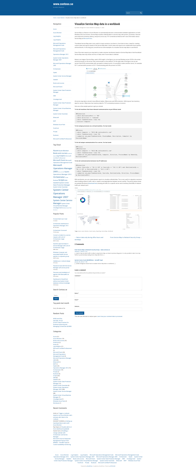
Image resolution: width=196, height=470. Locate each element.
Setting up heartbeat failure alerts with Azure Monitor (62, 423)
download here (92, 183)
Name (77, 293)
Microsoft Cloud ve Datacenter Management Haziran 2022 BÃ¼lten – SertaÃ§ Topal (62, 440)
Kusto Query (92, 231)
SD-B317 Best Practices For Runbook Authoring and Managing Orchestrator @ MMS (62, 324)
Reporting (98, 231)
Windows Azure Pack (59, 124)
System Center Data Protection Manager (108, 459)
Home (54, 17)
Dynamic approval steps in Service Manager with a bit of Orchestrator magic (61, 245)
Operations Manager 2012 (60, 54)
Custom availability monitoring (62, 444)
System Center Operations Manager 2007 (61, 193)
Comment (78, 275)
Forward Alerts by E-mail (60, 219)
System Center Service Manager (62, 76)
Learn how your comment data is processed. (109, 316)
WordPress (89, 466)
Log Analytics (57, 36)
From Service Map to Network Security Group (126, 237)
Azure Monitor (61, 17)
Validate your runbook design (61, 261)
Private (55, 131)
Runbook (55, 135)
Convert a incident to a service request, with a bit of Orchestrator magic (61, 237)
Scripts (61, 180)
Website (77, 306)
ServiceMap (104, 231)
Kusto (54, 156)
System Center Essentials (60, 114)
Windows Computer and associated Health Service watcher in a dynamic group (61, 254)
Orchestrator (57, 69)
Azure (55, 29)
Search (141, 12)
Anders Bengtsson (80, 27)
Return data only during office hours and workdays (89, 238)
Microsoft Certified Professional (62, 139)
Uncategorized (57, 99)
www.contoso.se (63, 4)
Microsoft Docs (87, 38)
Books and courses (58, 83)
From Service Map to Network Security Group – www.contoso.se (92, 249)
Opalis (55, 72)
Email (77, 299)
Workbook (55, 209)
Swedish (55, 79)
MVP (54, 121)
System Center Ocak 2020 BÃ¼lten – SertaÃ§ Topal (89, 260)
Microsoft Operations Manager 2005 (62, 168)
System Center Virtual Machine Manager (86, 461)
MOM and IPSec (57, 318)
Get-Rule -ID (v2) (58, 320)
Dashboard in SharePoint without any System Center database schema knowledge (61, 281)
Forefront (56, 128)
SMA (54, 96)
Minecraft (56, 117)
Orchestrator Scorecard (60, 230)
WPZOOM (112, 466)
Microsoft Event (57, 87)
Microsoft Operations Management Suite (101, 455)
